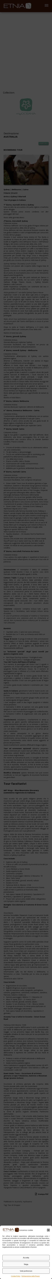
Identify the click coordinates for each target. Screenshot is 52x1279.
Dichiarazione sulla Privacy (31, 1276)
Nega (26, 1264)
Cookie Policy (15, 1276)
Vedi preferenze (26, 1271)
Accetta (26, 1258)
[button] (48, 1230)
